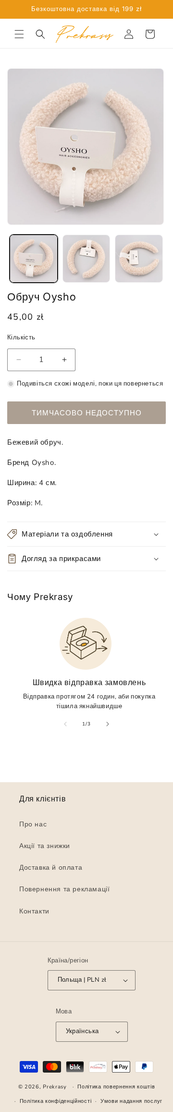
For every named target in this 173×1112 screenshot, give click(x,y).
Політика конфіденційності (56, 1101)
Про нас (33, 824)
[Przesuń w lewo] (65, 724)
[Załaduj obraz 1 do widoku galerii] (34, 259)
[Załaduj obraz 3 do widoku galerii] (139, 259)
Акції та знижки (44, 845)
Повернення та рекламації (64, 889)
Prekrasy (55, 1086)
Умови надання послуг (131, 1101)
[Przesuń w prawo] (107, 724)
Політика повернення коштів (116, 1086)
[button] (19, 34)
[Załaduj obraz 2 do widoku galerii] (86, 259)
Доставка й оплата (50, 867)
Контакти (34, 911)
